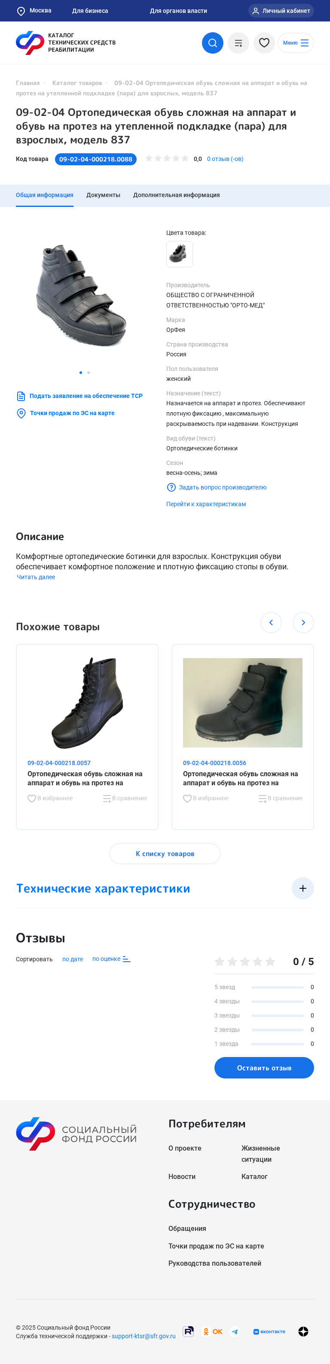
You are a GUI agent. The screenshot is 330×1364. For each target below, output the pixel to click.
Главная (28, 83)
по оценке (107, 958)
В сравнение (129, 798)
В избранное (54, 798)
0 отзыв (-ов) (225, 158)
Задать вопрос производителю (222, 487)
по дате (72, 959)
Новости (182, 1177)
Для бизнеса (90, 10)
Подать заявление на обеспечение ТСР (86, 395)
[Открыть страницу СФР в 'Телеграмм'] (235, 1331)
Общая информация (44, 194)
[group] (84, 297)
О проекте (185, 1148)
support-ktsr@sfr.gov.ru (144, 1336)
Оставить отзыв (264, 1067)
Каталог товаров (77, 83)
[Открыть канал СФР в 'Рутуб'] (188, 1331)
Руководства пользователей (214, 1263)
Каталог (254, 1177)
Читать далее (36, 577)
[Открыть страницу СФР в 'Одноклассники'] (212, 1331)
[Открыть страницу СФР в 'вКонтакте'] (269, 1331)
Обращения (187, 1228)
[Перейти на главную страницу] (66, 43)
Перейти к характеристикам (206, 504)
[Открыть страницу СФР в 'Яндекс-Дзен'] (303, 1331)
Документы (103, 194)
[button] (80, 372)
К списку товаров (165, 853)
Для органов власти (178, 10)
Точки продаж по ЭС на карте (72, 413)
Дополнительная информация (176, 194)
